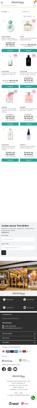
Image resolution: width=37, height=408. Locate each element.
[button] (10, 50)
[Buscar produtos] (35, 5)
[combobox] (18, 5)
